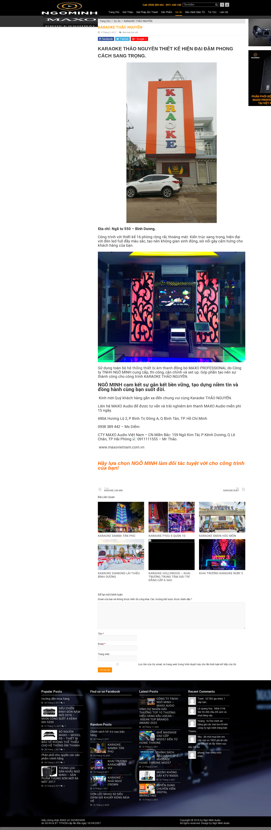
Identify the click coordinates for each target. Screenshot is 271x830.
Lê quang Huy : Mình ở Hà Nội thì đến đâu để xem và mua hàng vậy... (212, 712)
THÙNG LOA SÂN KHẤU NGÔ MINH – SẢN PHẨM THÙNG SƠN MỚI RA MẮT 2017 (60, 775)
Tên (101, 633)
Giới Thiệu (127, 12)
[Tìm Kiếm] (216, 5)
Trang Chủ (113, 12)
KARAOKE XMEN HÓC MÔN (217, 536)
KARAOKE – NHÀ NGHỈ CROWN (115, 781)
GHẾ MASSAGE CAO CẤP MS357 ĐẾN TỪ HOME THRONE (158, 738)
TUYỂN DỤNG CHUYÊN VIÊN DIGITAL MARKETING (157, 790)
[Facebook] (222, 5)
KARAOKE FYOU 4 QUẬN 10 (167, 536)
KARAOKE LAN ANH (113, 489)
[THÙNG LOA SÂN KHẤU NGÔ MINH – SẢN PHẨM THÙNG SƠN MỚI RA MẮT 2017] (49, 771)
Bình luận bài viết (130, 32)
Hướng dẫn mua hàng (55, 698)
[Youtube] (227, 5)
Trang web (103, 654)
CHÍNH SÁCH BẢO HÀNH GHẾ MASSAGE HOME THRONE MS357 (158, 757)
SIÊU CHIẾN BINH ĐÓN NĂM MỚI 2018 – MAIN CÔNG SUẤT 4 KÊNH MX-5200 (60, 715)
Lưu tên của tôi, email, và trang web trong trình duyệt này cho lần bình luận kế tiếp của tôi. (187, 664)
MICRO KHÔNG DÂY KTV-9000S (167, 774)
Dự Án (178, 12)
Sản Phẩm (166, 12)
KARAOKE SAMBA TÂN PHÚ (116, 536)
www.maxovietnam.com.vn (121, 447)
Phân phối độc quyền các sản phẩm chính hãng (60, 756)
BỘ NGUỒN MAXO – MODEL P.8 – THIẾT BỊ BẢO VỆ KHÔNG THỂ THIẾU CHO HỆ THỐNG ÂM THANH (61, 738)
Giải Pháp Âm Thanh (147, 12)
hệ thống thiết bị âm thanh (150, 368)
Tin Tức (212, 12)
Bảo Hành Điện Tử (195, 12)
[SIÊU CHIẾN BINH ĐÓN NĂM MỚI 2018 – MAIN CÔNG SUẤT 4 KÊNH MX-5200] (49, 712)
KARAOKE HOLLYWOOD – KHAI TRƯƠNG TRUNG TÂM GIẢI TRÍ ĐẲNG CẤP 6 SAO (169, 577)
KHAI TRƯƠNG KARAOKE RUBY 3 (221, 573)
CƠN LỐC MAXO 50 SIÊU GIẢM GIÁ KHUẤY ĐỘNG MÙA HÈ (109, 797)
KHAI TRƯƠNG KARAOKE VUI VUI (117, 764)
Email (101, 643)
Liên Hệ (224, 12)
